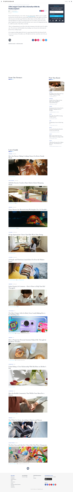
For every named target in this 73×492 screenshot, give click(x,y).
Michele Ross (12, 203)
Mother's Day (11, 364)
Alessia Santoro (12, 253)
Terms (55, 13)
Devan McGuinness (13, 306)
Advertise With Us (13, 479)
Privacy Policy (58, 13)
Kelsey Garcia (12, 360)
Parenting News (19, 43)
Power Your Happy (24, 476)
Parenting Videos (11, 43)
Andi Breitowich (12, 176)
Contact (12, 483)
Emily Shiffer (12, 333)
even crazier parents (31, 15)
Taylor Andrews (12, 413)
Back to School (11, 180)
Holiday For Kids (12, 442)
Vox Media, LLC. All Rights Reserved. (37, 489)
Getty (16, 203)
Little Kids (10, 232)
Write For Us (12, 476)
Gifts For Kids (11, 310)
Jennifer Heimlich (13, 228)
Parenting (10, 153)
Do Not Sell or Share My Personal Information (15, 485)
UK (33, 476)
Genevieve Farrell (13, 438)
